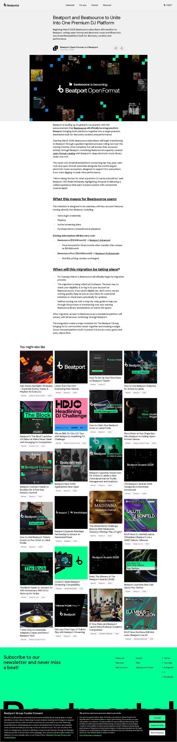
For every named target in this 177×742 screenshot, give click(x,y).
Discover (120, 662)
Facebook (168, 676)
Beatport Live (33, 446)
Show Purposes (157, 733)
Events (139, 658)
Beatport (67, 393)
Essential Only (157, 725)
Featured (120, 658)
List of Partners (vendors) (90, 735)
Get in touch (122, 667)
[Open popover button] (121, 48)
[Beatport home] (34, 5)
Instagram (168, 667)
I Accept (157, 718)
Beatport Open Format (37, 396)
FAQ (138, 662)
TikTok (167, 658)
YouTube (168, 662)
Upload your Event (144, 667)
